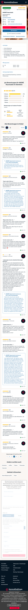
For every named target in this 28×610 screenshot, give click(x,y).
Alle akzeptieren (14, 607)
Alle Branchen (4, 565)
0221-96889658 (11, 19)
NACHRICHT (14, 30)
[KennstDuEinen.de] (9, 2)
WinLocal (15, 578)
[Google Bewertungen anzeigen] (10, 128)
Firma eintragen (4, 569)
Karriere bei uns (16, 582)
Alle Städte (3, 563)
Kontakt (3, 582)
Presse (2, 578)
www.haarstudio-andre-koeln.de (15, 23)
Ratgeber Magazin (5, 567)
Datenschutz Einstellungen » (14, 488)
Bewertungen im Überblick (9, 36)
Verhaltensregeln (17, 567)
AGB (14, 565)
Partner (2, 580)
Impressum (15, 576)
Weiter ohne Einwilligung (14, 605)
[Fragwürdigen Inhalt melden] (24, 143)
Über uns (3, 576)
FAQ (14, 569)
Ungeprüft (6, 107)
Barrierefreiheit (4, 584)
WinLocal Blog (16, 580)
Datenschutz (16, 563)
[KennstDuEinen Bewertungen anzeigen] (7, 128)
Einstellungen (22, 563)
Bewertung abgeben (20, 36)
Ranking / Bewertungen (18, 572)
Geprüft (22, 143)
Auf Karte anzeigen (7, 17)
